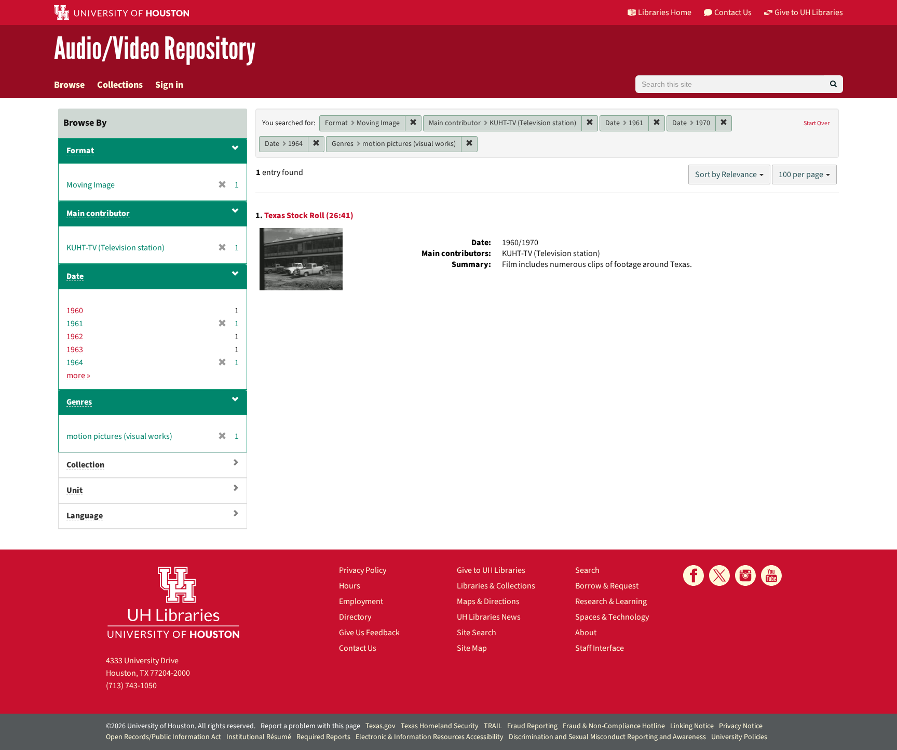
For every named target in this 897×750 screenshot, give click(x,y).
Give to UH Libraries (491, 570)
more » (78, 375)
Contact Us (357, 648)
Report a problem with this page (310, 726)
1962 (74, 336)
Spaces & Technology (612, 617)
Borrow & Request (606, 586)
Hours (349, 586)
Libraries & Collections (496, 586)
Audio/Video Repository (155, 49)
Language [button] (84, 515)
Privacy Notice (741, 726)
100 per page (802, 174)
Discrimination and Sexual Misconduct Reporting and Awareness (607, 737)
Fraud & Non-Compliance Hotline (614, 726)
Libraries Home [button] (664, 12)
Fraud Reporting (532, 726)
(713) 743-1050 (131, 685)
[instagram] (745, 575)
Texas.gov (380, 726)
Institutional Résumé (258, 737)
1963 (74, 349)
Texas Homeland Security (440, 726)
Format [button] (80, 150)
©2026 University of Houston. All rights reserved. (180, 726)
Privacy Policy (362, 570)
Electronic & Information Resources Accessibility (430, 737)
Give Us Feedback (369, 632)
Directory (355, 617)
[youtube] (771, 575)
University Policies (739, 737)
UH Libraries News (489, 617)
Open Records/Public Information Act (163, 737)
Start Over (817, 123)
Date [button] (75, 276)
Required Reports (323, 737)
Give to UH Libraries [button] (808, 12)
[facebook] (693, 575)
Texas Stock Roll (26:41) (309, 215)
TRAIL (493, 726)
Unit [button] (74, 490)
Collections (120, 84)
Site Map (472, 648)
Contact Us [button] (733, 12)
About (585, 632)
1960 (74, 310)
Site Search (476, 632)
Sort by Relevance (726, 174)
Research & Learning (611, 601)
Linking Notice (692, 726)
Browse (69, 84)
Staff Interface (599, 648)
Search (587, 570)
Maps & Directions (488, 601)
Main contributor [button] (98, 213)
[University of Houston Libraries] (173, 602)
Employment (361, 601)
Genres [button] (79, 402)
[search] (833, 84)
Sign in (169, 84)
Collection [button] (85, 465)
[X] (719, 575)
